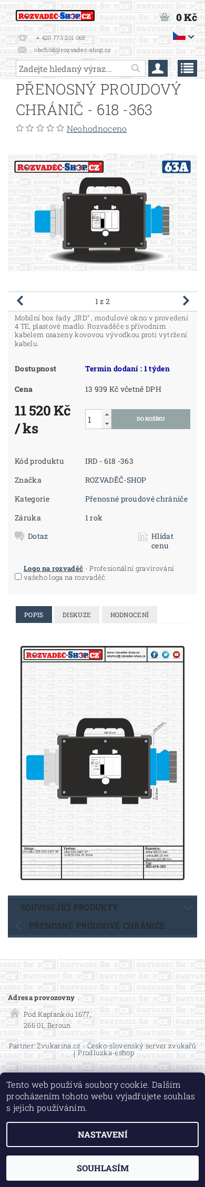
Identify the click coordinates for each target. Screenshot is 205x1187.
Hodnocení (129, 614)
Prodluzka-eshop (106, 1053)
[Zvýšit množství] (106, 414)
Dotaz (38, 536)
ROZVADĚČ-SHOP (116, 480)
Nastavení (103, 1134)
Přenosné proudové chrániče (136, 499)
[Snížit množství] (106, 424)
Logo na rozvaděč (53, 568)
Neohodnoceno (97, 128)
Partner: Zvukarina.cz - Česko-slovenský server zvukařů (102, 1046)
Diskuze (77, 614)
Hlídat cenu (162, 541)
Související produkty (69, 907)
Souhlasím (103, 1167)
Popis (34, 614)
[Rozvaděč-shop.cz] (55, 13)
